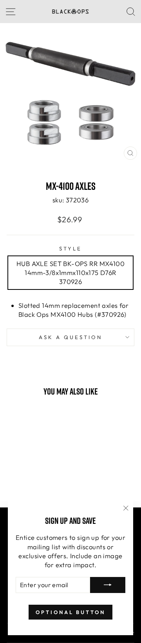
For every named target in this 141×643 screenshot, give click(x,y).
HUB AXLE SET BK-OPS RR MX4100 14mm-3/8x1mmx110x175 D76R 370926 (70, 272)
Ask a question (70, 337)
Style (70, 248)
